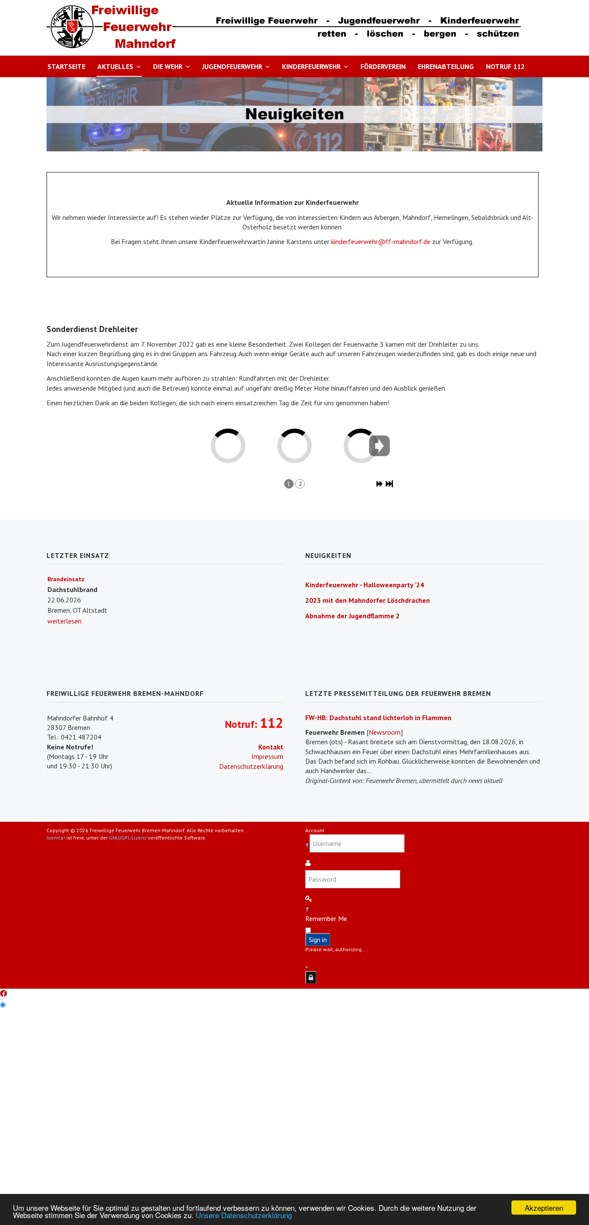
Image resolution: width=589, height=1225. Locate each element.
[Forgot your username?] (307, 845)
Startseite (66, 66)
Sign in (318, 939)
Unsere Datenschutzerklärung (244, 1214)
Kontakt (270, 747)
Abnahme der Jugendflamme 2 (352, 615)
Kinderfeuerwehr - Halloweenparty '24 (364, 584)
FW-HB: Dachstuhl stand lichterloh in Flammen (378, 717)
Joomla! (56, 837)
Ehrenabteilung (446, 66)
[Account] (310, 977)
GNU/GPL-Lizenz (128, 837)
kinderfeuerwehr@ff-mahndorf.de (380, 241)
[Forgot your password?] (306, 909)
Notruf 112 (505, 66)
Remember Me (326, 918)
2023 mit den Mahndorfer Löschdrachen (367, 600)
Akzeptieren (544, 1207)
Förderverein (383, 66)
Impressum (267, 756)
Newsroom (385, 732)
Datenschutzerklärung (251, 766)
